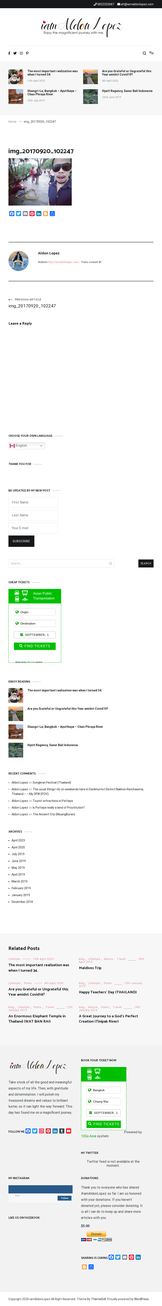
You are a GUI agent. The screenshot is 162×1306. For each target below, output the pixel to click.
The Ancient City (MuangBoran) (54, 814)
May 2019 (18, 867)
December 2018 (22, 901)
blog (82, 959)
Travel (121, 959)
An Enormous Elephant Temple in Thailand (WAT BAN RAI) (37, 1019)
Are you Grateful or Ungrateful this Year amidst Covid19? (126, 72)
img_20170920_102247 (32, 303)
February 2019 (21, 888)
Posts (28, 983)
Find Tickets (37, 646)
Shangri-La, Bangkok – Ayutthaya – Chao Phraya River (52, 92)
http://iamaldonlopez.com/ (63, 262)
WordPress (141, 1299)
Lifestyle (14, 959)
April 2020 (18, 847)
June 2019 (19, 861)
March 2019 (19, 881)
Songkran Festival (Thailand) (52, 782)
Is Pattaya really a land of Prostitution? (59, 807)
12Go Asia (30, 662)
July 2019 (18, 854)
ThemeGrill (98, 1299)
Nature (108, 959)
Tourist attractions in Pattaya (53, 800)
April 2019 (18, 874)
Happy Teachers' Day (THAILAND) (108, 992)
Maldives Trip (90, 968)
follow (64, 1198)
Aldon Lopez (48, 253)
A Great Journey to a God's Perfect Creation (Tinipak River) (108, 1019)
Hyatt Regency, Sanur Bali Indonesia (127, 91)
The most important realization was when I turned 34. (52, 72)
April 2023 (18, 840)
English (21, 445)
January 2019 (21, 895)
